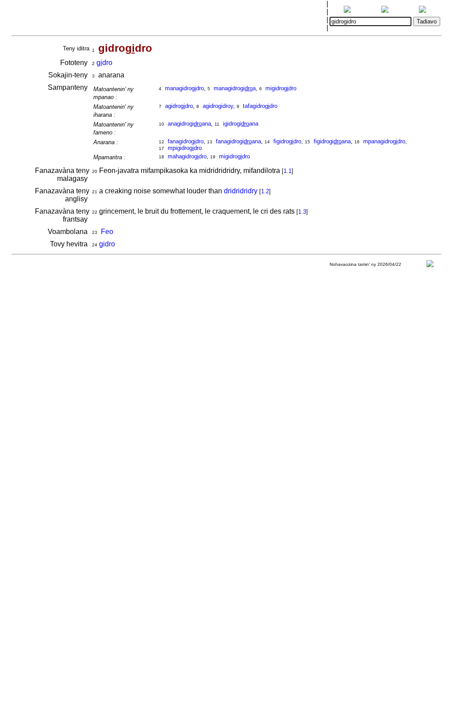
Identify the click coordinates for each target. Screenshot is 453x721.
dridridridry (240, 191)
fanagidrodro (185, 141)
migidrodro (280, 88)
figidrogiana (332, 141)
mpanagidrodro (384, 141)
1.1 (288, 171)
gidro (107, 244)
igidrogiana (240, 123)
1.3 (302, 211)
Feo (107, 231)
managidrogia (235, 88)
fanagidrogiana (238, 141)
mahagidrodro (187, 156)
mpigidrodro (185, 148)
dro (104, 62)
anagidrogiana (189, 123)
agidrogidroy (218, 106)
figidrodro (287, 141)
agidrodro (179, 106)
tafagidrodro (260, 106)
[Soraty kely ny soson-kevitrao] (430, 265)
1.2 (265, 191)
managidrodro (184, 88)
